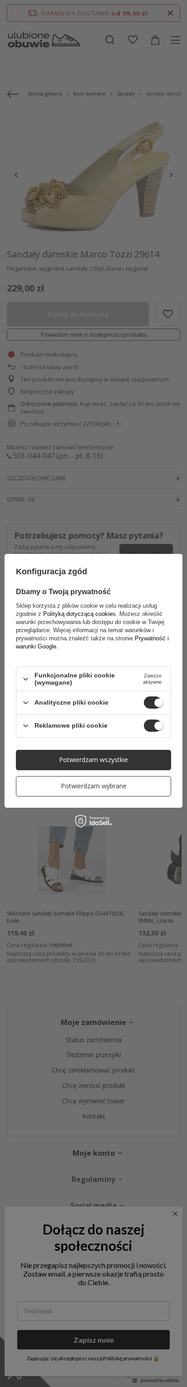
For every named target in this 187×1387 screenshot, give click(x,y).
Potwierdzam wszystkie (93, 759)
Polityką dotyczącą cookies (79, 613)
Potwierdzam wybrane (94, 786)
